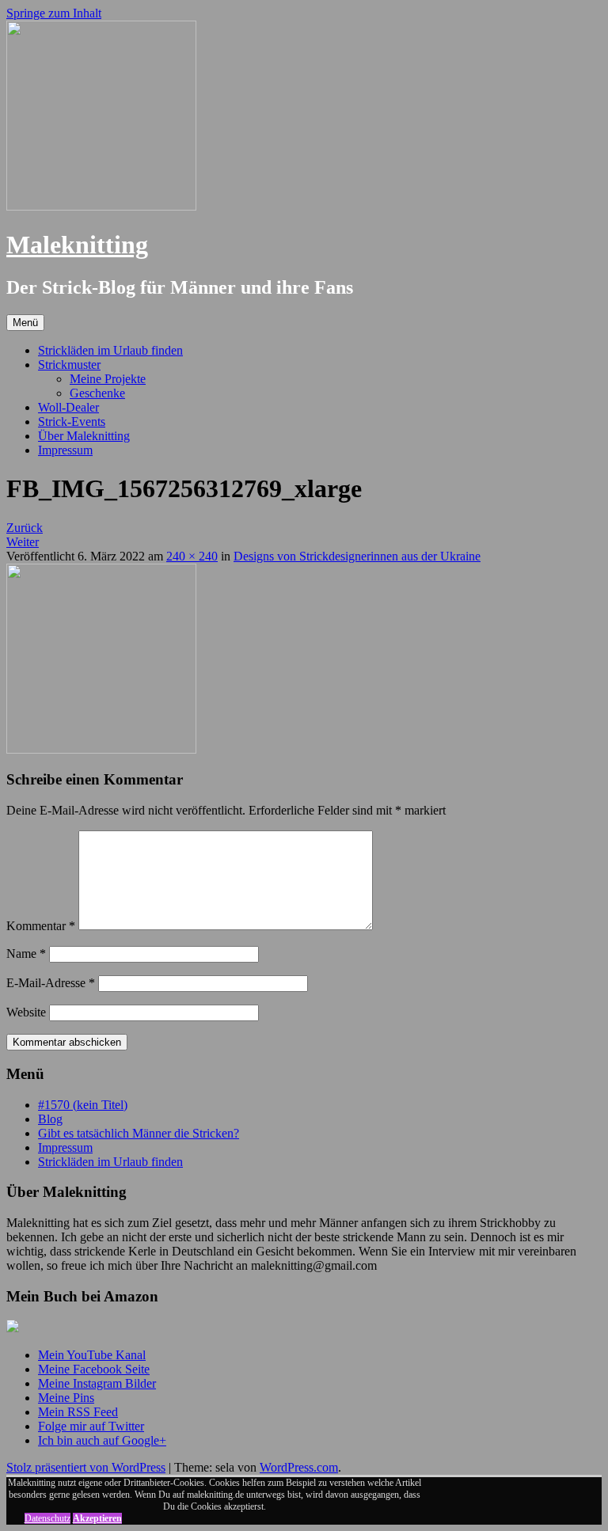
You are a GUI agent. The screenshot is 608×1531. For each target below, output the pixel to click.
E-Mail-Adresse (50, 983)
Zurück (24, 527)
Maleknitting (77, 244)
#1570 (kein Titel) (82, 1104)
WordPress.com (299, 1467)
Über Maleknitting (84, 436)
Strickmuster (69, 364)
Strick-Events (71, 421)
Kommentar (40, 926)
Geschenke (97, 393)
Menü (25, 323)
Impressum (65, 450)
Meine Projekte (108, 379)
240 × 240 (192, 556)
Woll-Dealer (68, 407)
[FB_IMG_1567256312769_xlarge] (101, 749)
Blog (50, 1119)
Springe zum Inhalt (53, 13)
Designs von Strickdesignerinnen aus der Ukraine (357, 556)
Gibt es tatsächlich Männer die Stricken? (138, 1133)
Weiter (22, 542)
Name (26, 953)
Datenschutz (47, 1518)
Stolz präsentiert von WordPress (85, 1467)
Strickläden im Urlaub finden (110, 350)
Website (26, 1012)
